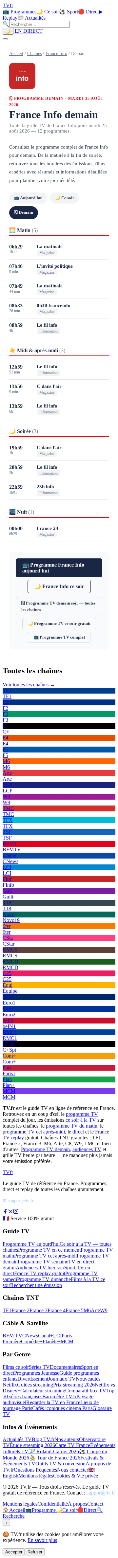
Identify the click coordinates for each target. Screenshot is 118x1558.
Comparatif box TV (85, 1390)
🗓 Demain (23, 212)
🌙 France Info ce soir (59, 586)
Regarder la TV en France (53, 1402)
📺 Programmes (19, 11)
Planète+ (52, 1341)
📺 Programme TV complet (59, 637)
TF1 (7, 1310)
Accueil (16, 53)
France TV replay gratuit (39, 1273)
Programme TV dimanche (44, 1279)
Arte (95, 1310)
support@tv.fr (101, 1492)
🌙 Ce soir (47, 11)
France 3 (39, 1310)
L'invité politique (55, 266)
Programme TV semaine (43, 1261)
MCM (67, 1341)
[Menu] (5, 39)
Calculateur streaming (42, 1390)
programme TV (82, 1114)
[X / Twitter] (10, 1212)
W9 (104, 1310)
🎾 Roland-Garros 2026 (54, 1451)
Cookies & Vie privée (75, 1475)
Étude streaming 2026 (32, 1445)
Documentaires (65, 1367)
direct (78, 1131)
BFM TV (12, 1335)
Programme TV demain (45, 1149)
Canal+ (45, 1335)
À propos (77, 1504)
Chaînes (34, 53)
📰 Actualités (31, 18)
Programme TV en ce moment (49, 1250)
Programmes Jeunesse (36, 1373)
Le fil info (47, 325)
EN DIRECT (28, 31)
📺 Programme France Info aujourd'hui (53, 567)
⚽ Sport (68, 11)
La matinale (50, 246)
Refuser (35, 1551)
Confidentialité (52, 1504)
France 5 (75, 1310)
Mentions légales (35, 1475)
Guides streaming (35, 1384)
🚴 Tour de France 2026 (54, 1457)
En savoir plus (42, 1540)
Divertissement (32, 1379)
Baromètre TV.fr (59, 1396)
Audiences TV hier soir (40, 1267)
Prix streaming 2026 (74, 1384)
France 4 (57, 1310)
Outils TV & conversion (60, 1463)
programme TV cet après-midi (34, 1131)
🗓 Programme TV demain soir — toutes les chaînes (58, 606)
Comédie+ (32, 1341)
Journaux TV (62, 1379)
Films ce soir (16, 1367)
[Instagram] (15, 1212)
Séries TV (39, 1367)
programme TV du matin (71, 1126)
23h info (45, 486)
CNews (30, 1335)
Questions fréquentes (35, 1470)
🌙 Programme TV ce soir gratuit (59, 623)
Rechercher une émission (36, 1285)
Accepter (13, 1551)
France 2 (20, 1310)
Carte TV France (72, 1445)
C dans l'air (49, 386)
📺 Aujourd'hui (28, 197)
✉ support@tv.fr (18, 1200)
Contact (95, 1504)
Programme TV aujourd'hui (31, 1244)
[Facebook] (5, 1212)
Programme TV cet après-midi (45, 1256)
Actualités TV (17, 1439)
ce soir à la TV (81, 1120)
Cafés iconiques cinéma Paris (62, 1408)
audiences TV (86, 1149)
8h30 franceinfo (53, 305)
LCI (57, 1335)
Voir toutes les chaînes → (29, 684)
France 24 (47, 528)
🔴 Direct (88, 11)
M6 (87, 1310)
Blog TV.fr (43, 1439)
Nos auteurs (66, 1439)
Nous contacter (72, 1470)
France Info (56, 53)
